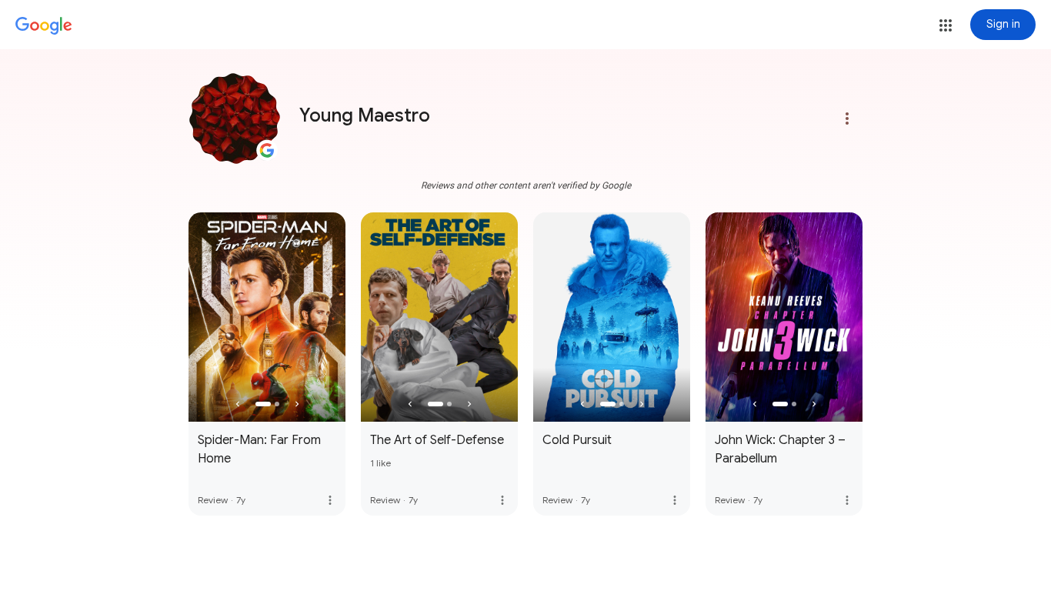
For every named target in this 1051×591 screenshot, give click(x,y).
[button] (945, 25)
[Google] (43, 26)
